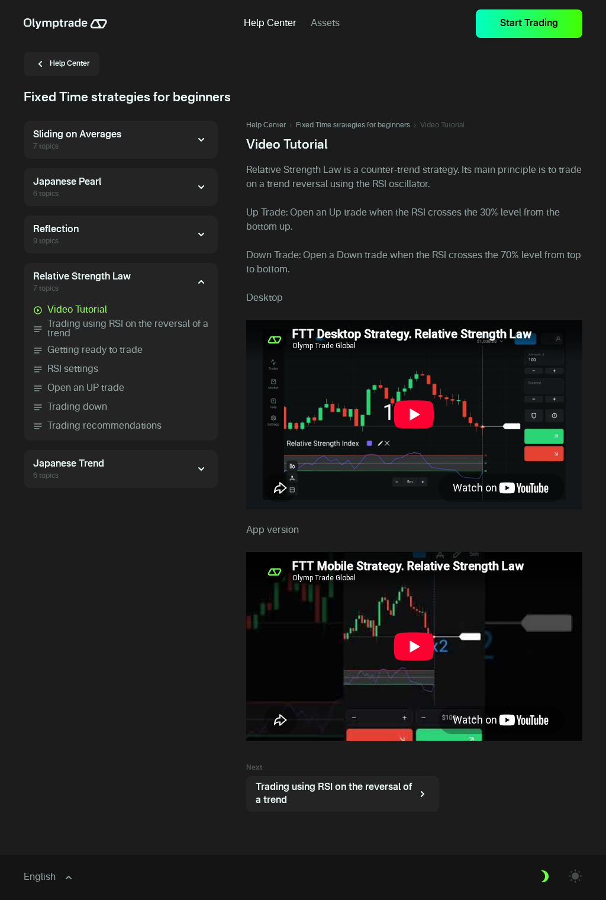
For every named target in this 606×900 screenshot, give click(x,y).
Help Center (266, 125)
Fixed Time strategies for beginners (353, 125)
